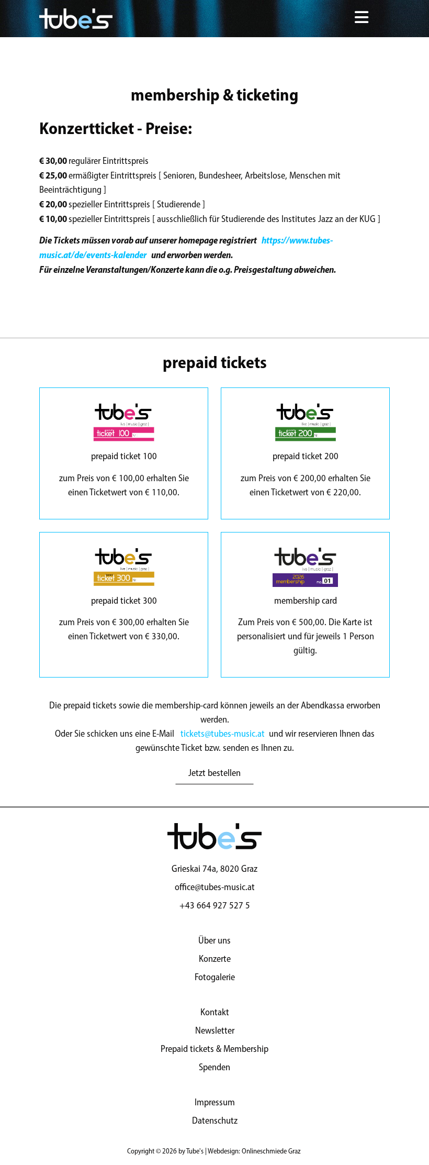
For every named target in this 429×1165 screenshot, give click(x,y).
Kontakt (214, 1012)
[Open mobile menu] (361, 18)
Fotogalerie (215, 977)
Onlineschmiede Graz (271, 1151)
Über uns (214, 940)
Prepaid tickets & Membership (214, 1049)
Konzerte (215, 958)
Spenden (214, 1067)
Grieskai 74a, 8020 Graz (214, 868)
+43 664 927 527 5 (214, 905)
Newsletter (214, 1030)
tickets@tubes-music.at (222, 733)
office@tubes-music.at (215, 887)
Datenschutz (215, 1120)
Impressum (215, 1102)
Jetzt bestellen (214, 773)
